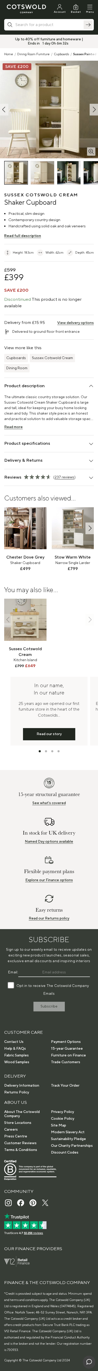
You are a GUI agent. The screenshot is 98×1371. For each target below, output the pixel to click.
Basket (76, 12)
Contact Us (14, 1042)
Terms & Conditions (20, 1150)
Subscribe (49, 1006)
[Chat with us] (89, 1362)
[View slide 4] (58, 751)
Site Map (58, 1125)
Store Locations (17, 1123)
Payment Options (66, 1042)
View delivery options (75, 323)
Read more (13, 427)
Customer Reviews (20, 1143)
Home (8, 54)
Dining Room (16, 368)
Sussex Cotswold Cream (52, 358)
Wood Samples (16, 1062)
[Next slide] (89, 528)
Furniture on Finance (68, 1055)
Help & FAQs (15, 1049)
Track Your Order (65, 1086)
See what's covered (49, 803)
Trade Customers (65, 1062)
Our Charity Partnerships (72, 1146)
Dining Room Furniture (33, 54)
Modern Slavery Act (67, 1132)
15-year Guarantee (67, 1049)
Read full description (22, 236)
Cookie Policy (62, 1119)
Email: (13, 972)
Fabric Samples (16, 1055)
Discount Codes (64, 1152)
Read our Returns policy (49, 918)
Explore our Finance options (49, 880)
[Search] (88, 24)
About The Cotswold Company (22, 1114)
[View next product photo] (94, 109)
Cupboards (61, 54)
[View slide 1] (40, 751)
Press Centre (15, 1136)
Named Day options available (49, 841)
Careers (11, 1130)
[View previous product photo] (4, 109)
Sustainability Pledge (68, 1139)
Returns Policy (16, 1092)
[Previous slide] (8, 528)
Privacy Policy (62, 1112)
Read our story (49, 734)
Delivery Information (21, 1086)
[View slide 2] (46, 751)
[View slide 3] (52, 751)
